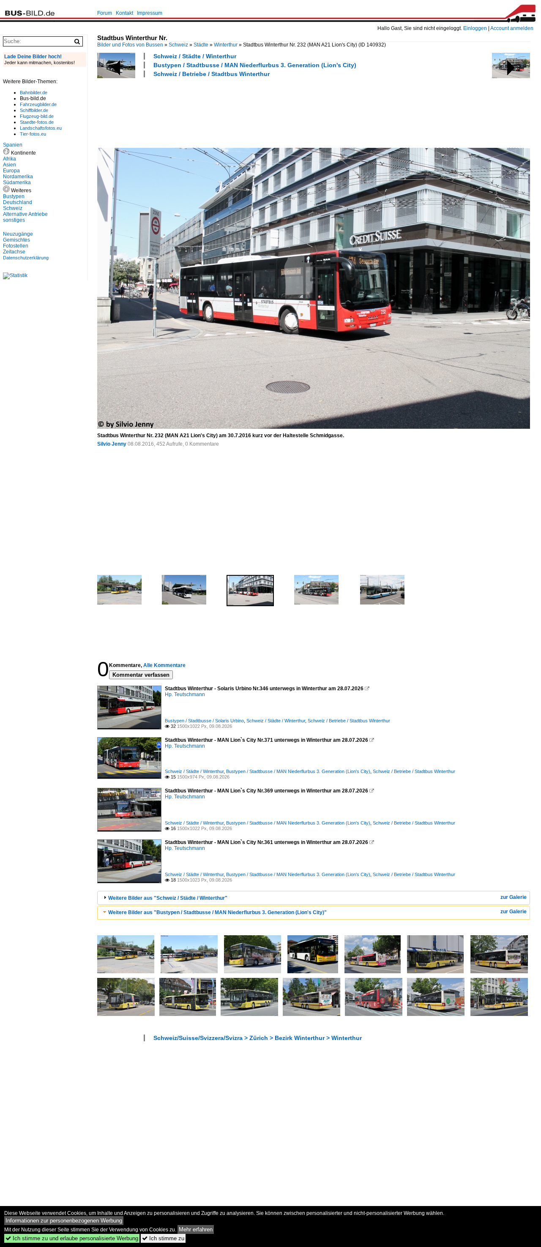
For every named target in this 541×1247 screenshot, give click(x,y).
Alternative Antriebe (25, 214)
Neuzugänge (18, 234)
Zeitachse (14, 252)
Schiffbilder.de (34, 110)
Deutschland (17, 202)
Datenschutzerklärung (26, 257)
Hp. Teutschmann (185, 694)
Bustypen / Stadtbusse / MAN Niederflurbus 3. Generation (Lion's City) (254, 65)
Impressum (149, 13)
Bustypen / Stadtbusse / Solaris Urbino (204, 720)
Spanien (12, 145)
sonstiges (14, 220)
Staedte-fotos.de (37, 122)
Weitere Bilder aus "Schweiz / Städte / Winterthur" (167, 898)
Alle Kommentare (164, 665)
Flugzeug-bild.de (37, 116)
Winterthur (226, 45)
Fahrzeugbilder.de (38, 104)
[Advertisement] (251, 112)
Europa (11, 171)
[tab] (313, 898)
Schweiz (178, 45)
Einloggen (475, 28)
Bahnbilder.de (33, 92)
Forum (104, 13)
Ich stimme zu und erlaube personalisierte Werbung (71, 1238)
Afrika (9, 159)
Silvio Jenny (111, 444)
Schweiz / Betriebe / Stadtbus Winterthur (211, 74)
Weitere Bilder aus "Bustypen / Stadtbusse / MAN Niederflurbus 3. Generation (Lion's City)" (217, 912)
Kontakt (124, 13)
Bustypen (14, 196)
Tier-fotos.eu (33, 133)
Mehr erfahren (196, 1229)
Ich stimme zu (163, 1238)
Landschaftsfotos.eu (41, 128)
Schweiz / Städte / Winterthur (194, 56)
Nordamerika (18, 177)
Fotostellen (15, 246)
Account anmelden (511, 28)
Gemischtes (16, 240)
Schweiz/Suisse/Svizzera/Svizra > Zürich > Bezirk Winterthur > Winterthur (257, 1038)
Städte (201, 45)
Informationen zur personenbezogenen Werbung (63, 1220)
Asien (9, 165)
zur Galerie (513, 897)
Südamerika (17, 182)
